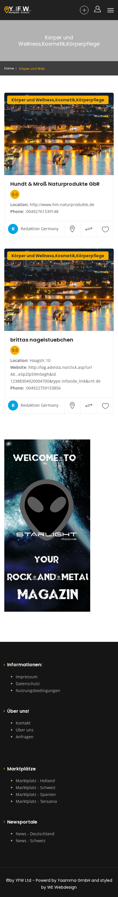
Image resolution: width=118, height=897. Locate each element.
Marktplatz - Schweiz (36, 787)
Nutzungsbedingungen (38, 690)
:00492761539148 (41, 211)
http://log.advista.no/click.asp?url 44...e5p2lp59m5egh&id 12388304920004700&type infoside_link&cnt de (55, 374)
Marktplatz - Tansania (36, 801)
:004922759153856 (43, 388)
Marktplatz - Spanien (36, 794)
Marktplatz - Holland (35, 780)
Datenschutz (28, 683)
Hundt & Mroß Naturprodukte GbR (55, 183)
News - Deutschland (35, 833)
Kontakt (23, 723)
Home (9, 68)
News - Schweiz (31, 840)
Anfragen (25, 736)
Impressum (27, 676)
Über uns (25, 730)
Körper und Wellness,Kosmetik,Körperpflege (57, 100)
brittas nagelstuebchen (41, 339)
